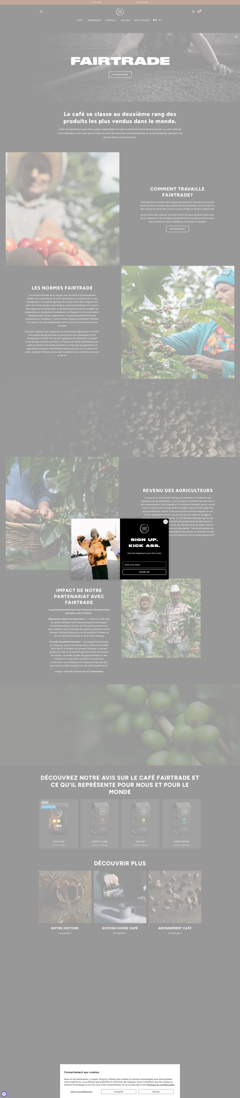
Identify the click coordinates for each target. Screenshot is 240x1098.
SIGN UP (144, 571)
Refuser (156, 1091)
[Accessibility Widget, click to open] (4, 1094)
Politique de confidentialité (160, 1085)
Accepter (118, 1091)
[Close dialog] (165, 522)
